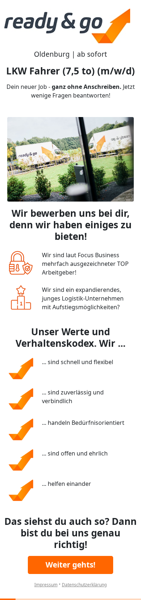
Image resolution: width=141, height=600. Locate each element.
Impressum (45, 585)
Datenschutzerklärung (84, 585)
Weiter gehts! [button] (70, 565)
